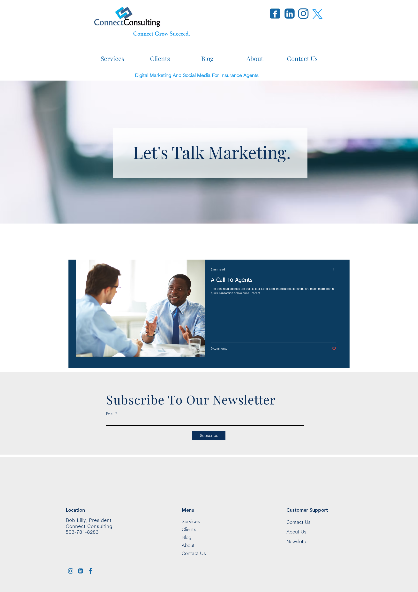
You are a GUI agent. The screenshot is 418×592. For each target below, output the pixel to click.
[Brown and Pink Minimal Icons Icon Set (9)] (90, 571)
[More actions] (335, 269)
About (188, 545)
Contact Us (194, 553)
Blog (186, 537)
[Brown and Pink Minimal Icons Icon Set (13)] (70, 571)
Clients (189, 529)
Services (191, 521)
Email (110, 413)
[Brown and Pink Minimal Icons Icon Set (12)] (80, 571)
